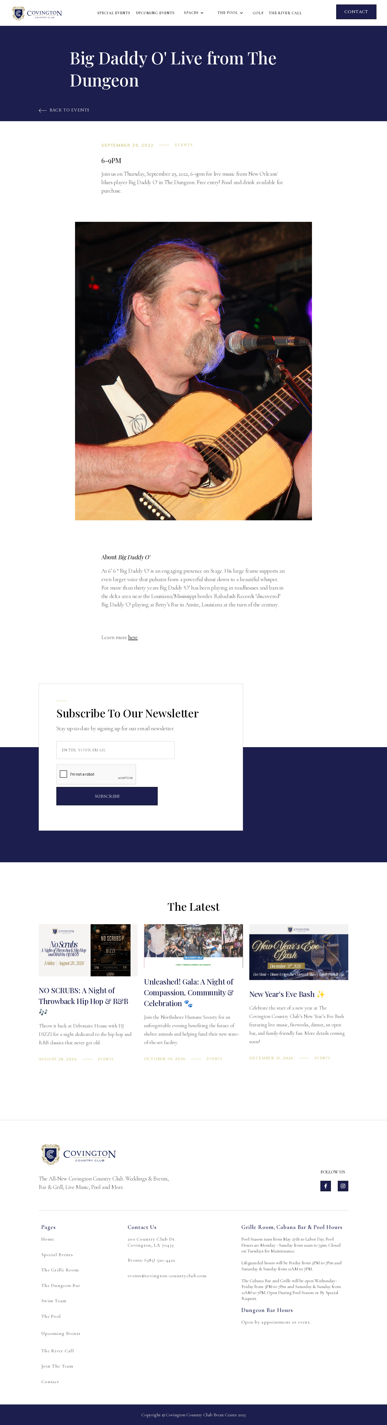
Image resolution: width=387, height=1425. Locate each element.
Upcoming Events (155, 13)
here (133, 637)
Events (184, 145)
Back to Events (64, 110)
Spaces (191, 13)
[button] (194, 13)
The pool (227, 13)
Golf (258, 13)
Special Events (114, 13)
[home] (37, 13)
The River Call (285, 13)
